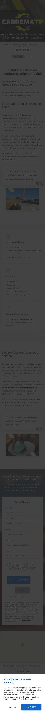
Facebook (29, 699)
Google (21, 699)
